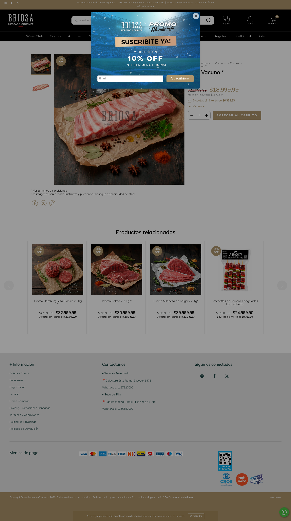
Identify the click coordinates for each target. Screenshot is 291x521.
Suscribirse (180, 78)
